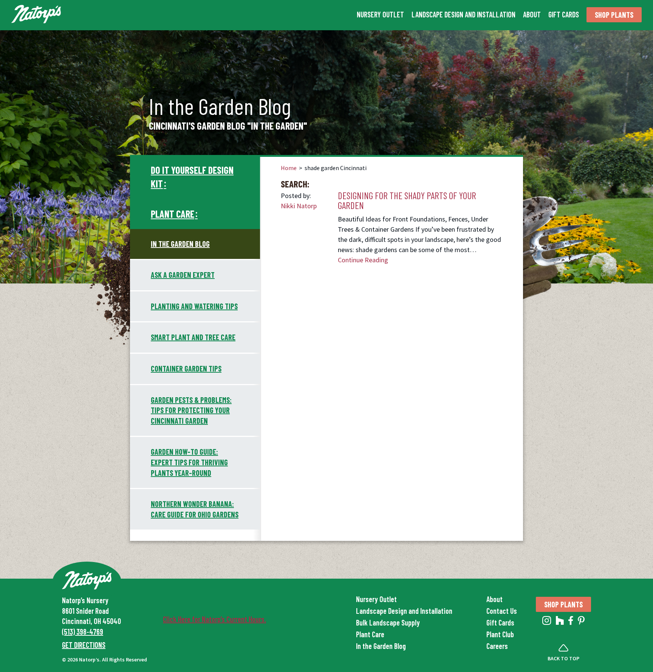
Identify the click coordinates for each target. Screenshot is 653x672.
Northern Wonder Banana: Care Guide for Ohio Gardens (194, 509)
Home (289, 168)
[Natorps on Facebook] (570, 622)
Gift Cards (563, 14)
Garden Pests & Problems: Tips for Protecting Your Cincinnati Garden (191, 410)
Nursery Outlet (380, 14)
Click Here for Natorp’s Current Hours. (214, 619)
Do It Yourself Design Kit (192, 176)
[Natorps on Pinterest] (581, 622)
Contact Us (501, 610)
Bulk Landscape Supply (388, 622)
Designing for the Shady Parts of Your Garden (407, 200)
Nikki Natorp (299, 205)
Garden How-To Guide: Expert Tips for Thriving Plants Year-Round (189, 462)
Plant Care (172, 214)
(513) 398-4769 (82, 631)
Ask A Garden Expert (183, 274)
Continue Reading (363, 259)
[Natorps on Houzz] (560, 622)
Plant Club (500, 634)
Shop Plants (614, 14)
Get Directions (83, 644)
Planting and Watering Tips (194, 306)
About (532, 14)
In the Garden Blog (180, 243)
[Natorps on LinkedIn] (546, 622)
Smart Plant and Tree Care (193, 337)
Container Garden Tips (186, 368)
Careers (497, 645)
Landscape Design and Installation (463, 14)
